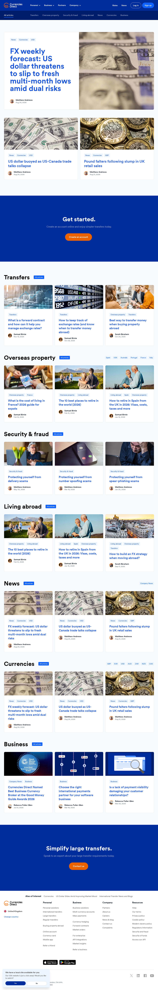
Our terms (136, 911)
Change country (11, 916)
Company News (146, 583)
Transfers (34, 15)
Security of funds (139, 935)
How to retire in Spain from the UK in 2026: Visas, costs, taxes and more (128, 404)
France (143, 358)
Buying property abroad (53, 925)
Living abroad (88, 15)
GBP (107, 155)
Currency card (49, 935)
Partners (62, 5)
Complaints (107, 927)
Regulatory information (142, 927)
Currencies (112, 15)
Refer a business (80, 949)
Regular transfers (50, 919)
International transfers (52, 911)
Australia (124, 358)
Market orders (79, 929)
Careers (105, 915)
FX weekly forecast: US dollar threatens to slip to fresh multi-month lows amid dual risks (40, 69)
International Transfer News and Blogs (116, 896)
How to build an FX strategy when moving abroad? (128, 556)
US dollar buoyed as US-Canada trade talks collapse (39, 163)
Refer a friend (49, 945)
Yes (15, 983)
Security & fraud (70, 15)
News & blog (108, 919)
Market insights (79, 943)
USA (115, 358)
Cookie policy (138, 919)
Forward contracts (81, 925)
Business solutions (81, 908)
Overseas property (50, 15)
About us (106, 911)
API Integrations (80, 939)
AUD (130, 664)
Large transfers (49, 915)
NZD (144, 664)
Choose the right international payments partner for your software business (76, 793)
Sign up (148, 5)
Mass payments (79, 915)
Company (74, 5)
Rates (115, 5)
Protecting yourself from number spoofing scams (75, 479)
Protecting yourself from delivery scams (24, 479)
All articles (8, 15)
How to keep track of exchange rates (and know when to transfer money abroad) (76, 326)
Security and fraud (140, 931)
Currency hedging (81, 921)
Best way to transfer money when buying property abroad (127, 324)
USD (33, 40)
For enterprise (79, 935)
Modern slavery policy (142, 923)
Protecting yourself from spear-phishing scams (125, 479)
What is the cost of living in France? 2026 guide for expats (26, 404)
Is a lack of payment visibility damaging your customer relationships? (128, 791)
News (124, 5)
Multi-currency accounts (84, 911)
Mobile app (48, 939)
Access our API (139, 939)
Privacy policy (138, 915)
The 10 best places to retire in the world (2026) (79, 402)
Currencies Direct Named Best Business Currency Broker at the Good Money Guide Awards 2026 (26, 793)
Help (134, 908)
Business (48, 5)
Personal (34, 5)
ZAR (136, 664)
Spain (108, 358)
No (37, 983)
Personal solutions (51, 908)
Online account (50, 931)
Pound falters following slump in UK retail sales (114, 163)
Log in (136, 5)
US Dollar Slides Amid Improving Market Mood (76, 896)
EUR (116, 664)
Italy (151, 358)
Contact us (107, 923)
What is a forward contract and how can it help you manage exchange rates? (26, 324)
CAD (151, 664)
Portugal (134, 358)
